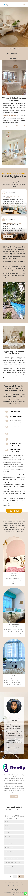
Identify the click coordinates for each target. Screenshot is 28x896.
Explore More (8, 211)
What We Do (11, 882)
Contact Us (15, 885)
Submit (21, 876)
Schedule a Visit (14, 58)
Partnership (20, 883)
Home (6, 882)
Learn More (14, 796)
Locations (6, 883)
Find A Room (14, 511)
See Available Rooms (14, 53)
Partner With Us (14, 48)
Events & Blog (13, 883)
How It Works (19, 882)
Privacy (10, 885)
